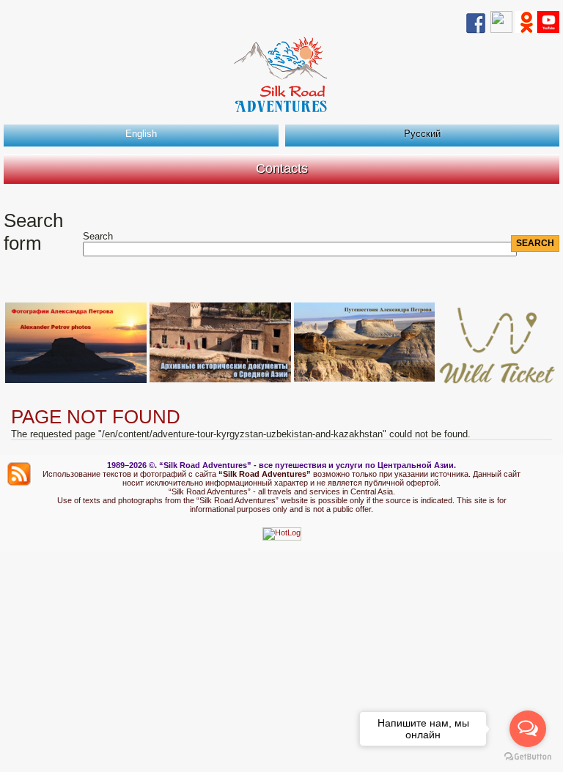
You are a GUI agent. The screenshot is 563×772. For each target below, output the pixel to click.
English (141, 133)
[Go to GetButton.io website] (527, 757)
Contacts (282, 168)
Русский (422, 133)
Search (98, 236)
